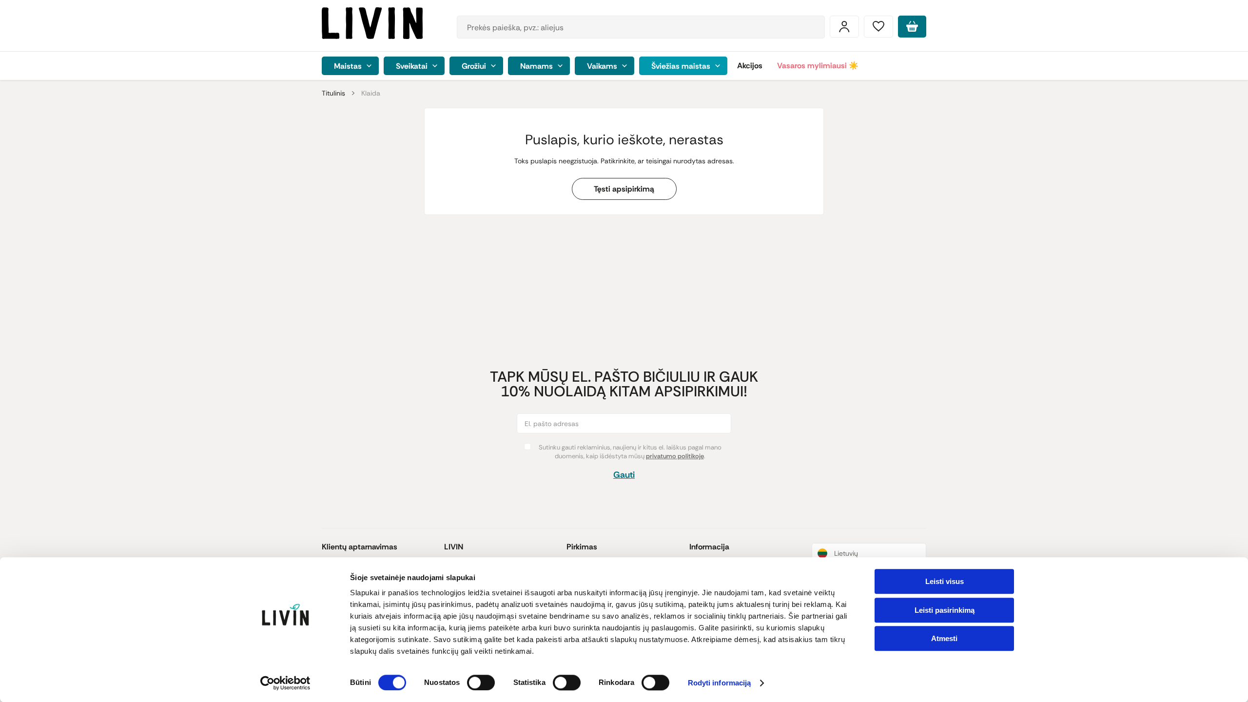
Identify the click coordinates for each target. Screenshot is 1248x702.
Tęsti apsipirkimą (624, 189)
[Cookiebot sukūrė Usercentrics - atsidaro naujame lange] (285, 683)
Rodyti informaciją (719, 683)
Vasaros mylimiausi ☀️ (817, 65)
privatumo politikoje (675, 456)
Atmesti (944, 638)
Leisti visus (944, 581)
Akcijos (749, 65)
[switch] (481, 682)
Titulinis (333, 93)
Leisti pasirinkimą (945, 610)
